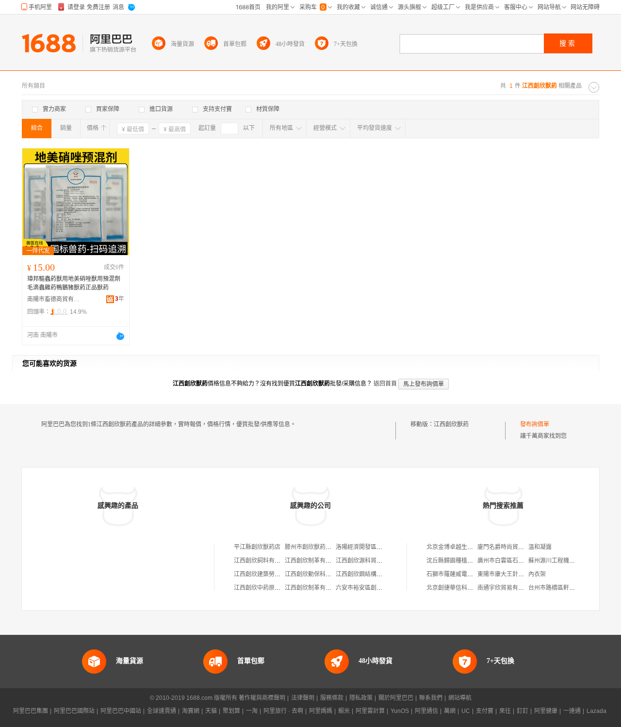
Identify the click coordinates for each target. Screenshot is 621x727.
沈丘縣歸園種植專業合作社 (461, 560)
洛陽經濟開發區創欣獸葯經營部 (376, 547)
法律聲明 (302, 698)
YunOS (400, 711)
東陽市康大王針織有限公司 (512, 574)
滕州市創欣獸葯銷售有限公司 (322, 547)
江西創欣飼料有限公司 (263, 560)
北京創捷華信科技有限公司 (461, 587)
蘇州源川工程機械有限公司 (563, 560)
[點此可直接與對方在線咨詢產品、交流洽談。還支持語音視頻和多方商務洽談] (120, 336)
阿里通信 (426, 711)
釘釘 (522, 711)
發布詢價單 (534, 424)
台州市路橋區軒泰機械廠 (560, 587)
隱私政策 (361, 698)
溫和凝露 (540, 547)
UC (465, 711)
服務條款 (331, 698)
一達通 (572, 711)
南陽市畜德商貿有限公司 (54, 299)
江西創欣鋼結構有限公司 (368, 574)
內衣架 (537, 574)
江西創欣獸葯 (451, 424)
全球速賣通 (161, 711)
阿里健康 (545, 711)
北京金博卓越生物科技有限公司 (467, 547)
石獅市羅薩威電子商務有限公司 (467, 574)
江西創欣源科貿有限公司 (368, 560)
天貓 (211, 711)
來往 (505, 711)
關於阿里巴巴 (395, 698)
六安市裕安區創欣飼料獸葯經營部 (379, 587)
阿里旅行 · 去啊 (283, 711)
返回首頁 (385, 383)
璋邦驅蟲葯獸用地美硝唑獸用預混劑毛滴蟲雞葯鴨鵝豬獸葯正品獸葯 (73, 283)
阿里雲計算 (370, 711)
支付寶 (484, 711)
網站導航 (460, 698)
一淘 (252, 711)
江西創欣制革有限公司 (314, 560)
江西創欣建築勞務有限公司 (269, 574)
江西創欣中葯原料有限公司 (269, 587)
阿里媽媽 (320, 711)
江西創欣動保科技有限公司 (320, 574)
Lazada (596, 711)
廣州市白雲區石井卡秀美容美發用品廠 (526, 560)
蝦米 (344, 711)
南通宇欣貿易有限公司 (506, 587)
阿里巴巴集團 (30, 711)
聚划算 (231, 711)
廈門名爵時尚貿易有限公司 (512, 547)
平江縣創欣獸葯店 (257, 547)
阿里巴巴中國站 (120, 711)
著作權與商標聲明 (262, 698)
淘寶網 (190, 711)
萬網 (450, 711)
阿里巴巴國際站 (74, 711)
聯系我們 (430, 698)
